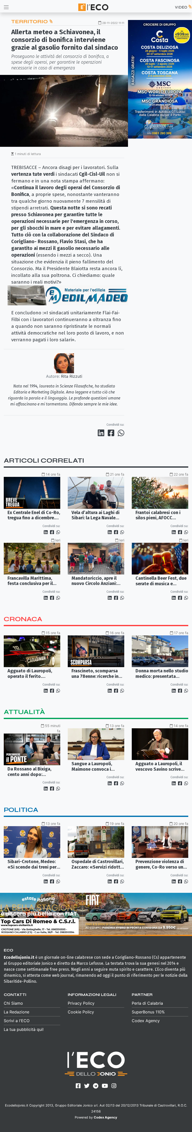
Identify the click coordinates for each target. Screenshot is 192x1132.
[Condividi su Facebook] (112, 432)
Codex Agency (146, 1020)
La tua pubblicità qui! (24, 1029)
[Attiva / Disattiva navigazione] (6, 7)
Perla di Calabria (147, 1003)
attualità (24, 712)
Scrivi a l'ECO (17, 1020)
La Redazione (16, 1011)
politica (21, 810)
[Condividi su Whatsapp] (120, 432)
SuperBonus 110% (148, 1011)
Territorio (30, 21)
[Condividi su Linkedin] (102, 432)
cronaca (23, 619)
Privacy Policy (81, 1003)
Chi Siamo (13, 1003)
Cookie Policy (81, 1011)
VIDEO (181, 7)
